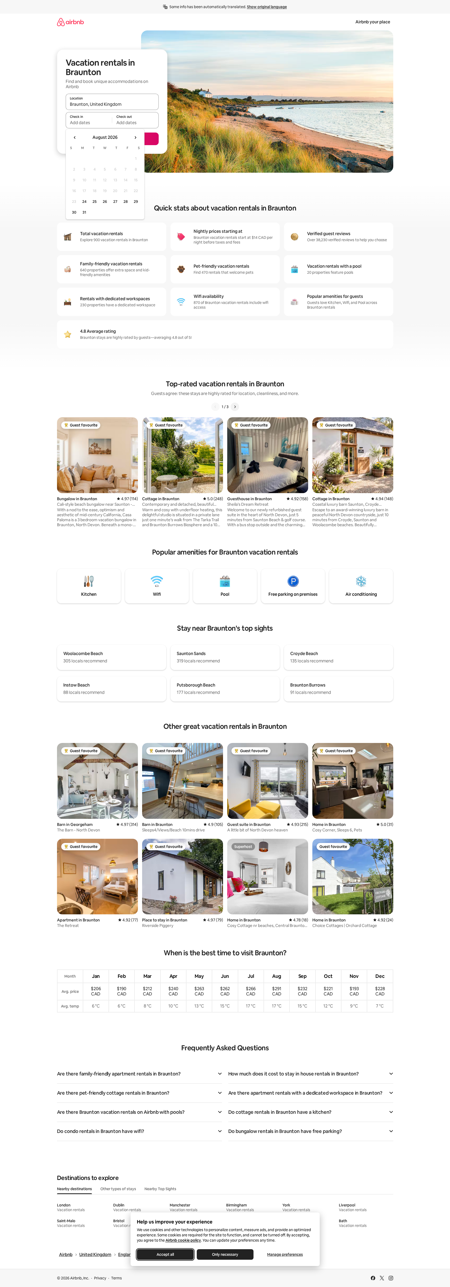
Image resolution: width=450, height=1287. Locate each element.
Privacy (100, 1278)
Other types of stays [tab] (118, 1188)
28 (125, 201)
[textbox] (89, 122)
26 (105, 201)
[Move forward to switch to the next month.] (135, 137)
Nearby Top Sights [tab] (160, 1188)
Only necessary (225, 1254)
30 (74, 212)
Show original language (267, 6)
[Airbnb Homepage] (70, 22)
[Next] (235, 407)
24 (84, 201)
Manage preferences (285, 1254)
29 (136, 201)
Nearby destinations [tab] (74, 1188)
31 (84, 212)
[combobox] (112, 104)
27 (115, 201)
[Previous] (215, 407)
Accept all (165, 1254)
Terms (116, 1278)
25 (94, 201)
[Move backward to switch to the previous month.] (74, 137)
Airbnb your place (372, 22)
